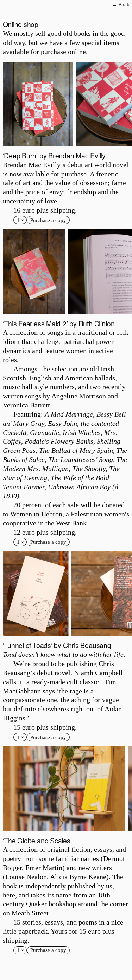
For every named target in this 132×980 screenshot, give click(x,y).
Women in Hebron (36, 514)
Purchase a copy (48, 220)
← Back (121, 4)
